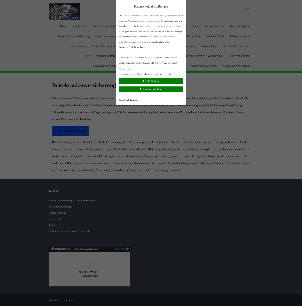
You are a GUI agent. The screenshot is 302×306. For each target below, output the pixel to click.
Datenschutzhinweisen (159, 42)
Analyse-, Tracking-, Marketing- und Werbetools (146, 74)
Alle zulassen (152, 81)
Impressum (134, 100)
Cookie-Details (124, 100)
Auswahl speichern (152, 89)
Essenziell (127, 69)
